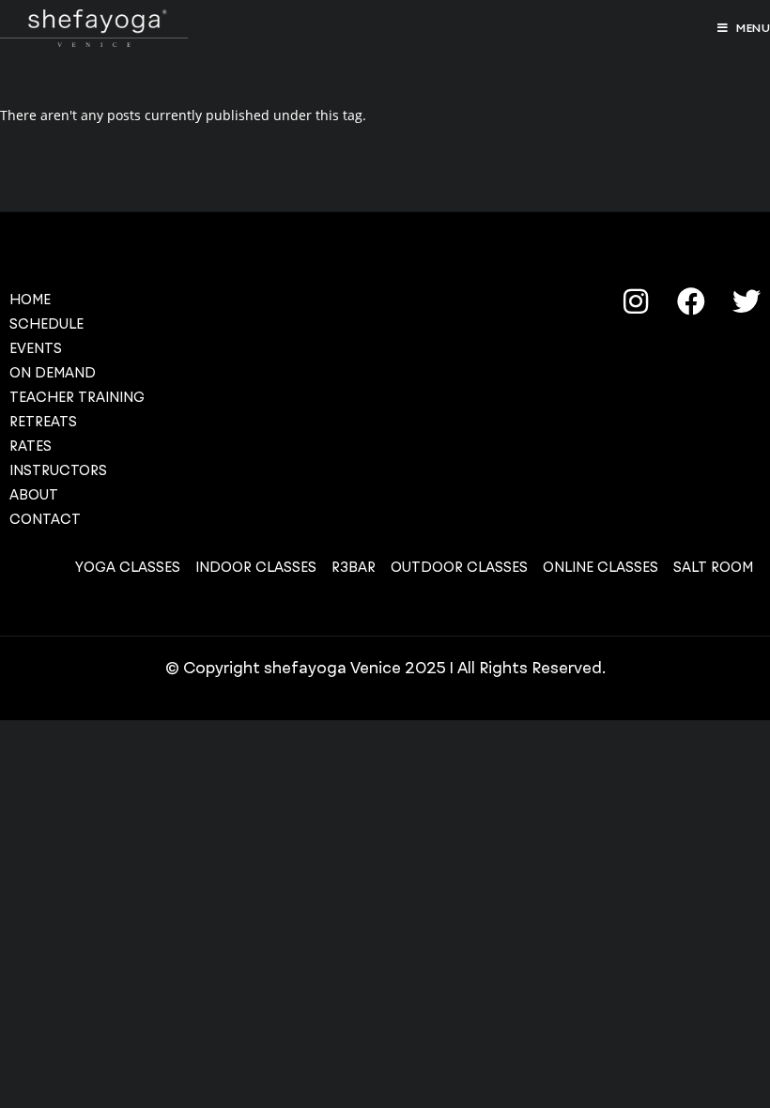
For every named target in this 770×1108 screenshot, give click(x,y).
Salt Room (713, 567)
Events (35, 348)
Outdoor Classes (459, 567)
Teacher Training (77, 397)
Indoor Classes (255, 567)
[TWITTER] (746, 301)
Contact (45, 519)
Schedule (46, 323)
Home (30, 299)
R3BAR (353, 567)
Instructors (58, 470)
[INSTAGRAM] (636, 301)
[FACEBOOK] (691, 301)
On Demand (52, 372)
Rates (30, 446)
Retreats (43, 421)
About (33, 494)
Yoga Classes (127, 567)
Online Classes (600, 567)
